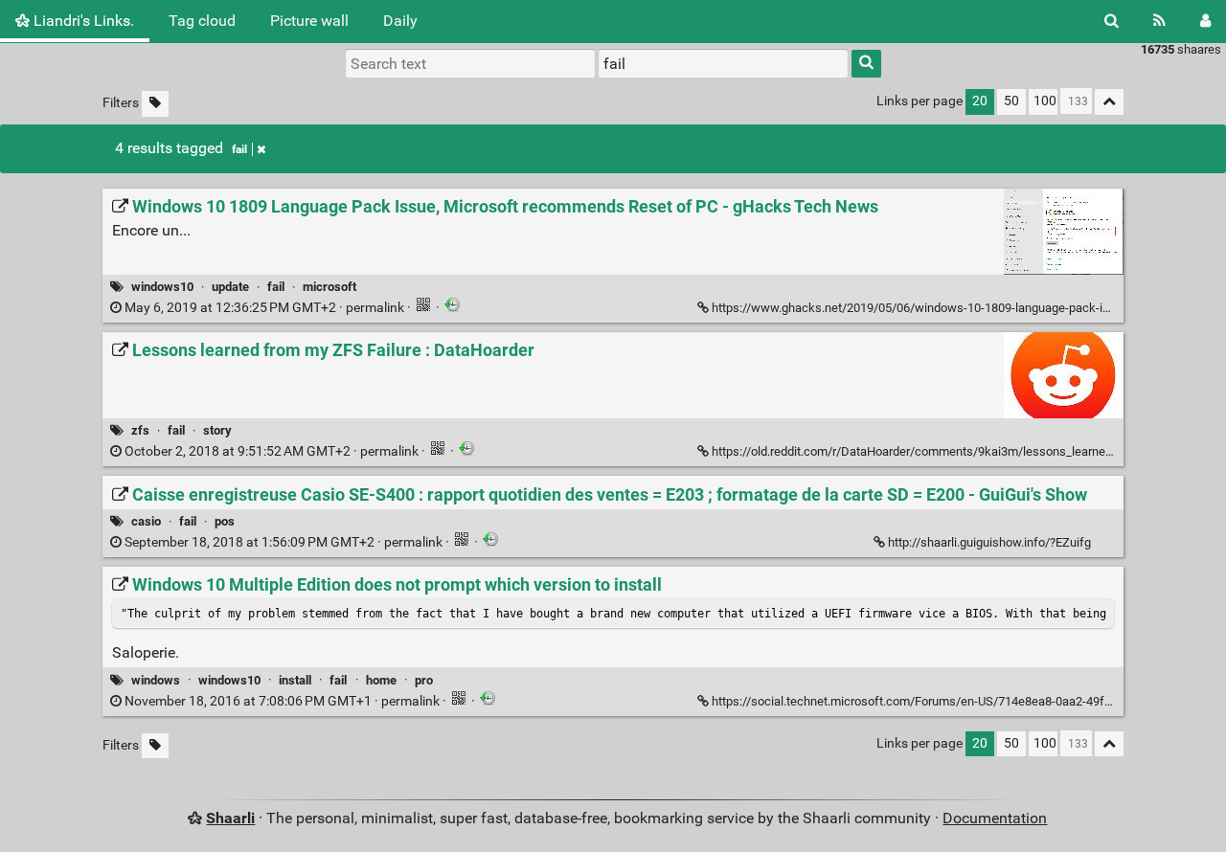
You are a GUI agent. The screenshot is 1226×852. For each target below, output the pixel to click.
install (295, 680)
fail (239, 149)
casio (146, 521)
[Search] (1111, 21)
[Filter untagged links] (155, 104)
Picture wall (309, 20)
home (381, 680)
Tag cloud (202, 20)
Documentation (994, 818)
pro (424, 680)
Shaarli (230, 818)
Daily (400, 20)
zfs (140, 430)
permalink (264, 308)
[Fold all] (1109, 102)
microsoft (329, 287)
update (230, 287)
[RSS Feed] (1159, 21)
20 (980, 101)
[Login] (1205, 21)
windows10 (162, 287)
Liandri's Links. (82, 20)
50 (1011, 101)
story (217, 430)
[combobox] (723, 63)
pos (225, 521)
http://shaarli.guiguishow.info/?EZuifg (989, 542)
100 (1044, 101)
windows (155, 680)
